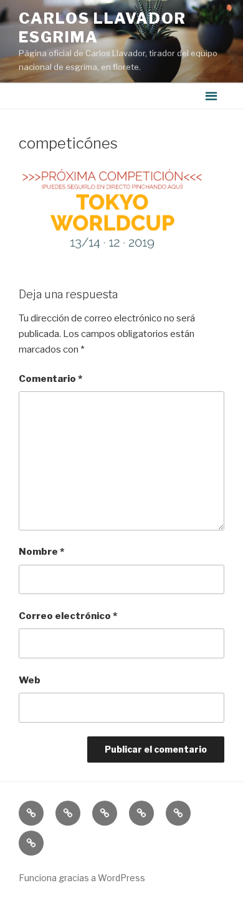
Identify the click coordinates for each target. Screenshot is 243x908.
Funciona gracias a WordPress (82, 877)
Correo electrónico (68, 616)
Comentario (50, 378)
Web (29, 680)
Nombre (41, 551)
